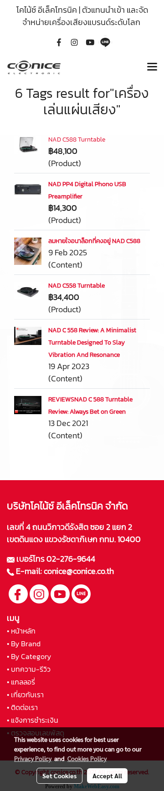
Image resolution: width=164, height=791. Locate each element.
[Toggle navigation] (152, 67)
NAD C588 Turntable (76, 139)
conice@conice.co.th (80, 571)
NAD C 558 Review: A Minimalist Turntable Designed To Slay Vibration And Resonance (92, 342)
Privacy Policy (32, 758)
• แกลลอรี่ (21, 681)
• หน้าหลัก (21, 630)
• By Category (29, 656)
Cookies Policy (87, 758)
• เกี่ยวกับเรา (25, 694)
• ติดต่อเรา (22, 707)
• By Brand (24, 643)
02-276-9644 (70, 559)
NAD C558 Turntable (76, 285)
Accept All (107, 775)
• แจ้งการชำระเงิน (32, 720)
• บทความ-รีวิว (29, 669)
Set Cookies (59, 775)
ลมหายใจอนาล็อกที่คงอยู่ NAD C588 (94, 241)
